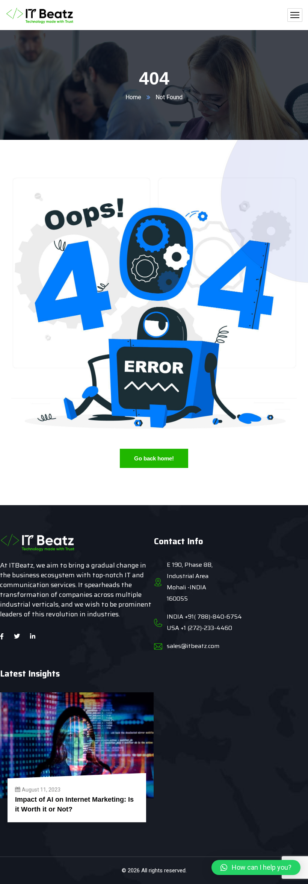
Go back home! (154, 458)
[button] (255, 867)
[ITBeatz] (40, 15)
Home (133, 97)
